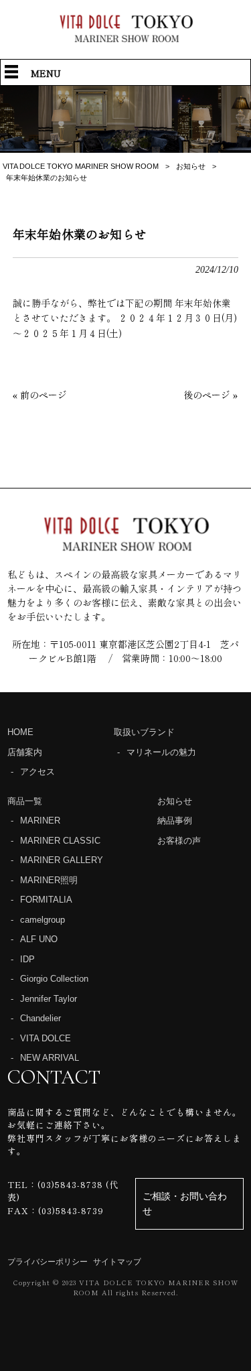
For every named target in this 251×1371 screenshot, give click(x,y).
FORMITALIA (46, 900)
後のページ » (210, 394)
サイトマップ (117, 1261)
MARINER (40, 820)
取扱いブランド (144, 732)
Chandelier (40, 1018)
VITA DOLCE (45, 1038)
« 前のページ (40, 394)
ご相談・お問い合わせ (185, 1203)
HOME (20, 732)
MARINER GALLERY (61, 860)
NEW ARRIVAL (49, 1058)
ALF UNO (39, 939)
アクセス (37, 772)
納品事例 (174, 820)
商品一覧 (24, 801)
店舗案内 (24, 752)
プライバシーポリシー (47, 1261)
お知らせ (174, 801)
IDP (27, 959)
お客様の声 (179, 841)
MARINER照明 (49, 880)
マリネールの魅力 (161, 752)
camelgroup (42, 920)
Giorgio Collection (54, 979)
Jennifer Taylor (48, 999)
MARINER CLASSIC (60, 841)
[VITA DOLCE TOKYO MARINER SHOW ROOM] (125, 38)
